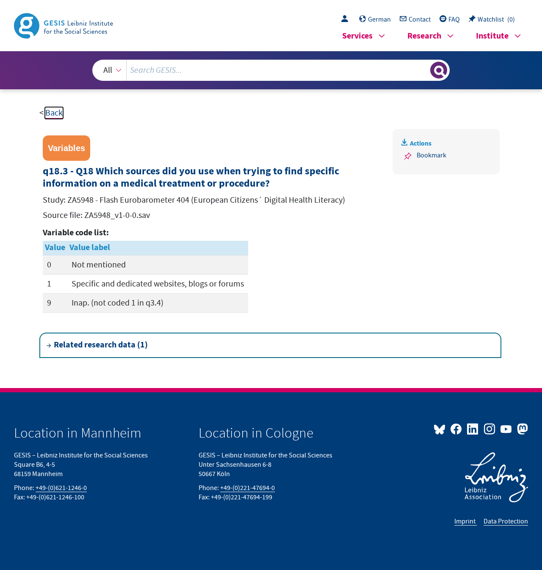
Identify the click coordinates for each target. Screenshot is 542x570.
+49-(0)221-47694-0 (247, 488)
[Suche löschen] (423, 70)
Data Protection (506, 521)
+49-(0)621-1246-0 (61, 488)
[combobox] (270, 70)
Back (54, 112)
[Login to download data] (346, 19)
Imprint (465, 521)
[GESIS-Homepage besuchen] (64, 24)
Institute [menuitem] (492, 36)
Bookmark (431, 155)
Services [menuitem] (357, 36)
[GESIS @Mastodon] (521, 429)
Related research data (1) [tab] (101, 345)
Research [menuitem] (424, 36)
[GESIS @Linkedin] (473, 429)
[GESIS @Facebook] (456, 429)
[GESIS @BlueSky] (441, 429)
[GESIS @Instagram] (489, 429)
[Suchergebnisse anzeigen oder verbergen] (439, 70)
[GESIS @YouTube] (506, 429)
